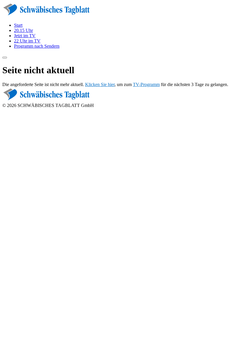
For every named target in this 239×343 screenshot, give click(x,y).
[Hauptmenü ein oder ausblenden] (4, 57)
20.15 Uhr (23, 30)
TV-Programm (146, 84)
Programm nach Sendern (36, 46)
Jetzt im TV (25, 35)
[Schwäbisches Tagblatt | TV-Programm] (46, 15)
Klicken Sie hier (100, 84)
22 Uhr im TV (27, 40)
